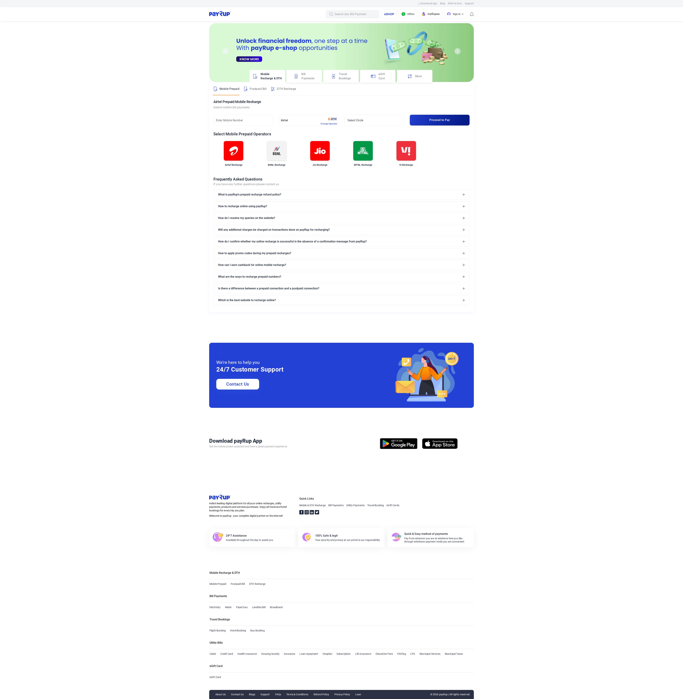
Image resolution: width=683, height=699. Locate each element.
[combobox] (356, 14)
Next (457, 51)
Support (469, 3)
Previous (225, 51)
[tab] (267, 76)
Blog (442, 3)
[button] (341, 194)
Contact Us (237, 384)
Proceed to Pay (439, 120)
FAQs (278, 694)
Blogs (252, 694)
